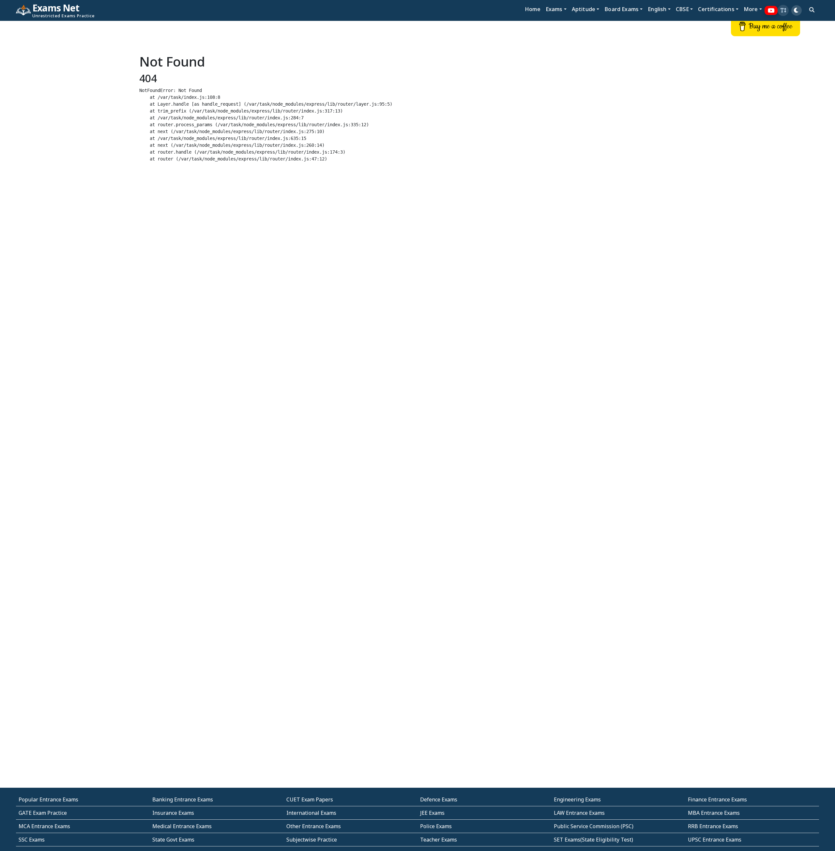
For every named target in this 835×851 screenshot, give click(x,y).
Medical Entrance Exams (182, 826)
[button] (783, 10)
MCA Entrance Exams (44, 826)
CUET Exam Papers (309, 799)
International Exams (311, 812)
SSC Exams (32, 839)
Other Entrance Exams (313, 826)
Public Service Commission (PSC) (593, 826)
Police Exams (436, 826)
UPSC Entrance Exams (714, 839)
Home (532, 9)
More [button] (751, 9)
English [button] (657, 9)
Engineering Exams (577, 799)
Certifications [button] (716, 9)
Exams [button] (554, 9)
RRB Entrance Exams (713, 826)
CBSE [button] (682, 9)
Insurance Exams (173, 812)
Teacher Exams (438, 839)
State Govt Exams (173, 839)
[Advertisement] (69, 120)
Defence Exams (438, 799)
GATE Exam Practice (43, 812)
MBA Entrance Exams (714, 812)
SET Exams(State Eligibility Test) (593, 839)
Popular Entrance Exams (48, 799)
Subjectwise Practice (311, 839)
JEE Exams (432, 812)
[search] (811, 10)
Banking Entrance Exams (182, 799)
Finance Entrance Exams (717, 799)
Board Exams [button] (621, 9)
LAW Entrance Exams (579, 812)
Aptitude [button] (583, 9)
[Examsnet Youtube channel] (771, 10)
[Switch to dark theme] (796, 10)
